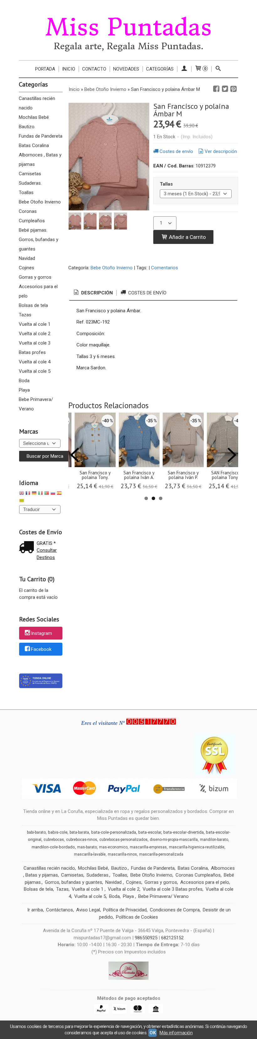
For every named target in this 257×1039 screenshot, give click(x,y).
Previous (74, 455)
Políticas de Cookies (137, 917)
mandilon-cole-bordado (53, 847)
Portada (45, 69)
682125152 (172, 938)
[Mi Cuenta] (184, 69)
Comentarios (164, 268)
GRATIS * (46, 543)
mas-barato (87, 847)
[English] (21, 494)
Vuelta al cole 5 (34, 371)
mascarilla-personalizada (161, 854)
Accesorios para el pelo (38, 291)
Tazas (25, 315)
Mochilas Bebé (34, 117)
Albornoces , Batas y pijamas (40, 159)
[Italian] (40, 494)
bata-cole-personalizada (113, 832)
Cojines (26, 268)
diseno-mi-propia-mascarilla (174, 839)
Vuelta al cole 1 (34, 324)
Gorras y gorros (35, 277)
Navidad (27, 258)
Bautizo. (27, 126)
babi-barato (36, 832)
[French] (27, 494)
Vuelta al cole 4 (34, 362)
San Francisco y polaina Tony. (95, 475)
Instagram (41, 633)
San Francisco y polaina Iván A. (139, 475)
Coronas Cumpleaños (32, 216)
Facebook (41, 649)
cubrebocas (54, 839)
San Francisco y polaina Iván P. (183, 475)
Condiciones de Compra (175, 910)
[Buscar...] (218, 69)
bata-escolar (149, 832)
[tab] (92, 293)
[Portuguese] (46, 494)
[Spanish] (59, 494)
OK (152, 1033)
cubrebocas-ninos (81, 839)
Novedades (126, 69)
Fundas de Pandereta (40, 136)
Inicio (68, 69)
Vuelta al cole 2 (34, 333)
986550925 (146, 938)
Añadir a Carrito (187, 237)
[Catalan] (22, 501)
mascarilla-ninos (122, 854)
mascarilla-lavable (90, 854)
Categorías (160, 69)
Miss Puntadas (128, 27)
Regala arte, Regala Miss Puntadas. (128, 46)
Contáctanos (59, 910)
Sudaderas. (30, 183)
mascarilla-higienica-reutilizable (196, 847)
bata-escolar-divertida (183, 832)
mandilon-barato (214, 839)
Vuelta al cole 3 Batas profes (34, 347)
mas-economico (113, 847)
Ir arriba (35, 910)
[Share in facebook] (216, 89)
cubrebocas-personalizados (123, 839)
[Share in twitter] (225, 89)
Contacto (94, 69)
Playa (24, 390)
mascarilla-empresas (148, 847)
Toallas (26, 192)
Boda (24, 380)
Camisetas (30, 174)
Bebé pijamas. (33, 230)
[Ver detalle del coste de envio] (28, 548)
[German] (34, 494)
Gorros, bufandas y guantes (38, 244)
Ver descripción (221, 151)
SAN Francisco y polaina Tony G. (227, 475)
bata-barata (79, 832)
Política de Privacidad (125, 910)
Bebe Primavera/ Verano (36, 404)
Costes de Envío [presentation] (146, 293)
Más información (176, 1033)
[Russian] (52, 494)
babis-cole (57, 832)
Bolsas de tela (33, 305)
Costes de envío (176, 151)
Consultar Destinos (47, 553)
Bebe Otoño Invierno (40, 202)
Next (232, 455)
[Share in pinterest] (233, 89)
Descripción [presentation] (96, 293)
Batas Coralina (34, 145)
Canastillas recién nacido (37, 103)
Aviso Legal (88, 910)
